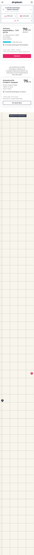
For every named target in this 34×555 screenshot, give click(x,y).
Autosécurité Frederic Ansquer (10, 81)
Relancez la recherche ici (18, 115)
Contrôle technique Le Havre (15, 92)
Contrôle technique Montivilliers (16, 45)
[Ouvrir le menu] (2, 1)
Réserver (17, 56)
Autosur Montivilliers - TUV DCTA (11, 30)
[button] (32, 2)
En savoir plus (17, 103)
